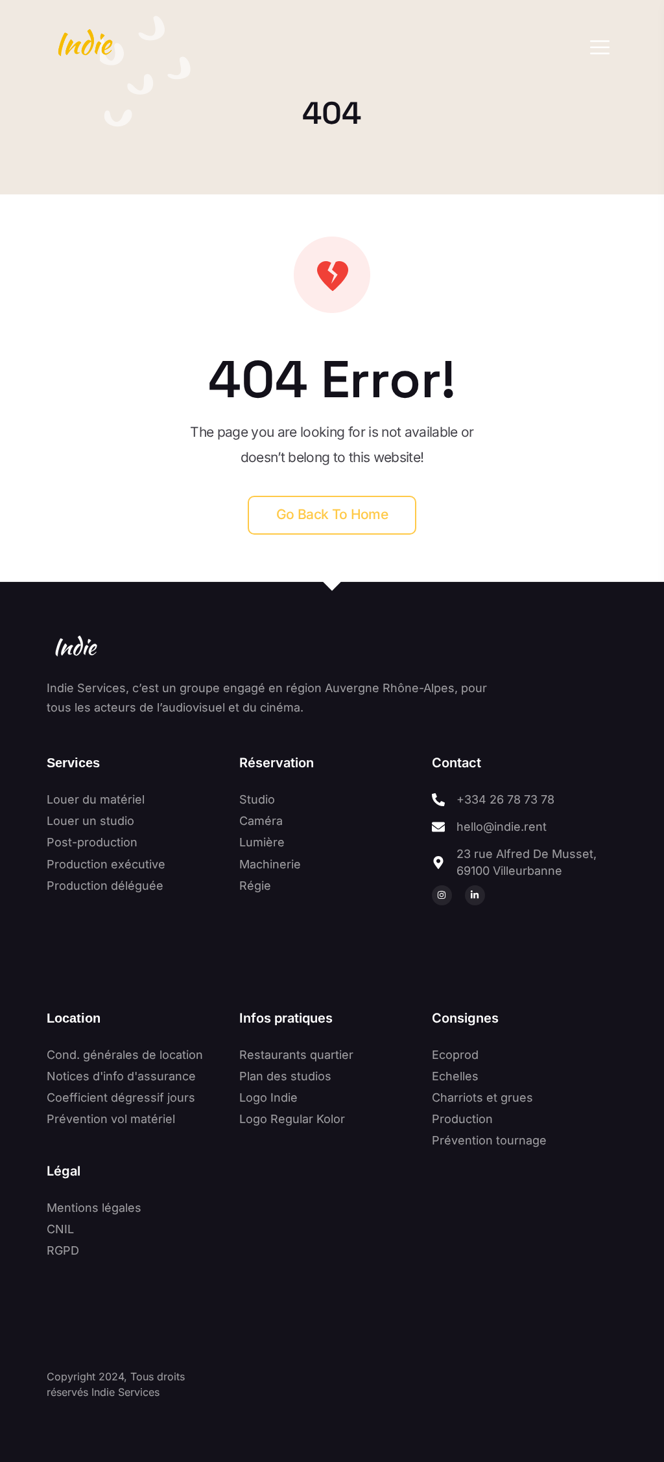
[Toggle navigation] (600, 47)
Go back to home (332, 514)
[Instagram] (442, 895)
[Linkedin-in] (475, 895)
